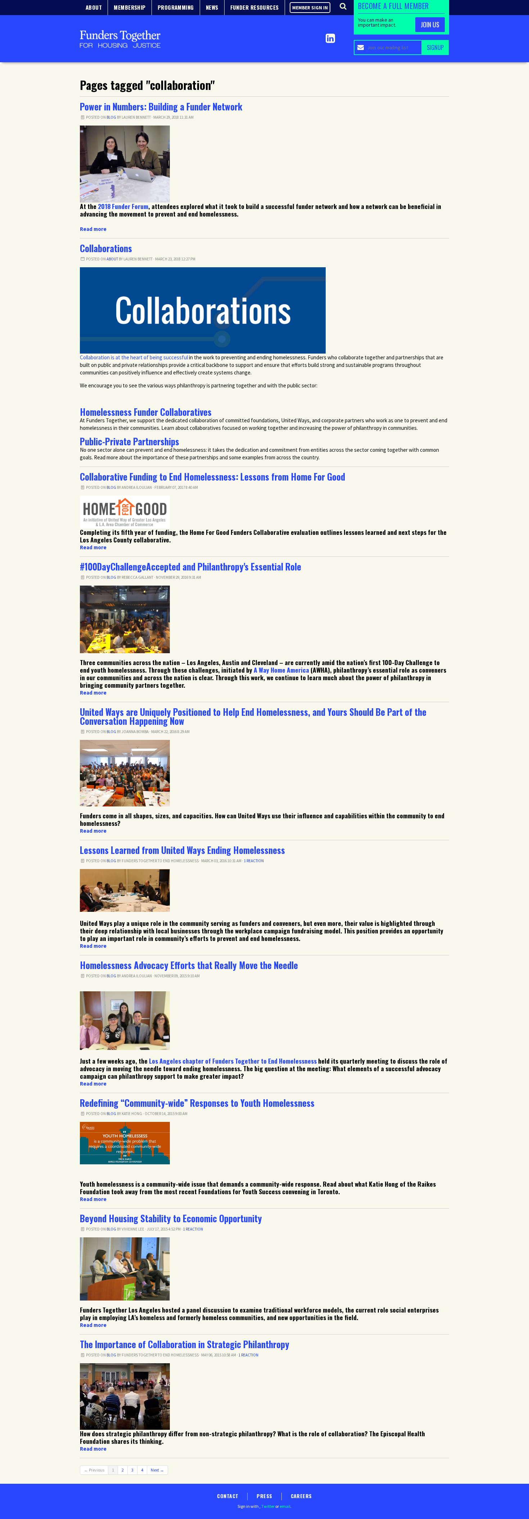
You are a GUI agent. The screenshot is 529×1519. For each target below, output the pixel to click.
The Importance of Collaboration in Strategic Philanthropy (184, 1344)
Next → (157, 1470)
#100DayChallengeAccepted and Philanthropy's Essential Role (190, 566)
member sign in (310, 8)
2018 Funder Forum (123, 206)
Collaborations (106, 248)
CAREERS (301, 1496)
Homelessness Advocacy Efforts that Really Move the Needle (189, 965)
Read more (93, 229)
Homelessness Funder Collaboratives (146, 411)
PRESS (264, 1496)
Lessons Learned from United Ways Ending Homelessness (182, 849)
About (112, 258)
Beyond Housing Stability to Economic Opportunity (171, 1218)
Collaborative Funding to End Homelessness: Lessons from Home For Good (212, 476)
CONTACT (227, 1496)
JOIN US (430, 24)
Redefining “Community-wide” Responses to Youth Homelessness (197, 1102)
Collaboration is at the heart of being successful (134, 357)
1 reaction (254, 860)
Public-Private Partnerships (129, 441)
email (285, 1506)
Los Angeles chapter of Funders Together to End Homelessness (233, 1060)
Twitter (268, 1506)
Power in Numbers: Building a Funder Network (161, 106)
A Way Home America (281, 669)
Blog (111, 117)
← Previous (94, 1470)
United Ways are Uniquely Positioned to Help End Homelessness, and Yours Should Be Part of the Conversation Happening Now (253, 716)
